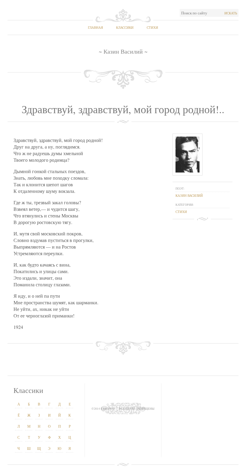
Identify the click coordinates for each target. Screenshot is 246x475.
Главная (95, 27)
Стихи (152, 27)
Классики (125, 27)
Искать (230, 13)
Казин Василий (189, 195)
